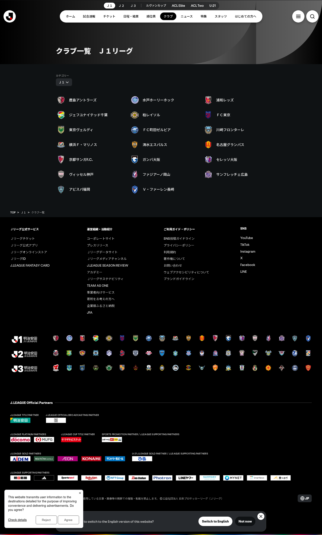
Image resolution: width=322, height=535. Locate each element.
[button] (298, 16)
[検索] (312, 16)
